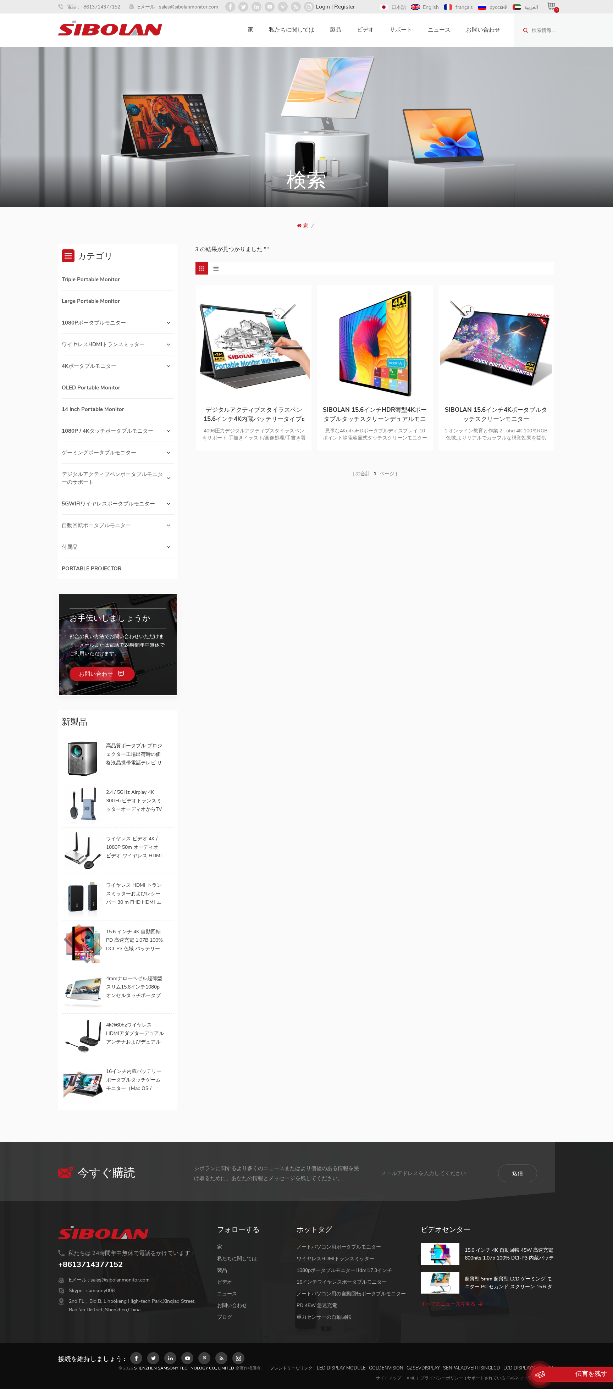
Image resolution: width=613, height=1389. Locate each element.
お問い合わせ (483, 30)
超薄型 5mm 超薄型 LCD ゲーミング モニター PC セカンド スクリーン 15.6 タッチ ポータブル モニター (508, 1283)
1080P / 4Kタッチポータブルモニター (107, 431)
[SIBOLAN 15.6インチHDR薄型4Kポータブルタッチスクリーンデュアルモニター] (375, 342)
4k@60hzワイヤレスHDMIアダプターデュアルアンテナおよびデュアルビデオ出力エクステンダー (135, 1034)
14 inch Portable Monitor (93, 409)
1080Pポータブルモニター (94, 322)
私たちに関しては (291, 30)
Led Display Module (341, 1368)
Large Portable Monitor (91, 301)
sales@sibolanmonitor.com (188, 7)
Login (323, 7)
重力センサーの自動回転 (324, 1317)
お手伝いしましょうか (110, 618)
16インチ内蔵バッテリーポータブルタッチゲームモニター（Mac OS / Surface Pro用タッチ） (133, 1080)
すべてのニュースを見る (448, 1304)
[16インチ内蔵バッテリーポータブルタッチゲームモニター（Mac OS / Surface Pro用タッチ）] (83, 1083)
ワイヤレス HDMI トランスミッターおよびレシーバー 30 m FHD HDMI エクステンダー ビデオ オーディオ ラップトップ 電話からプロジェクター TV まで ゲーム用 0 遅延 (135, 894)
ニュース (439, 30)
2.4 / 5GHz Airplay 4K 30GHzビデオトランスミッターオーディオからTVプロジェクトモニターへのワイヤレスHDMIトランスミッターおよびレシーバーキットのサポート (135, 801)
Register (344, 7)
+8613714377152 (100, 7)
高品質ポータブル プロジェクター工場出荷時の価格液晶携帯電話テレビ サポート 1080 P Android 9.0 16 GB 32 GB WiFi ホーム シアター (134, 754)
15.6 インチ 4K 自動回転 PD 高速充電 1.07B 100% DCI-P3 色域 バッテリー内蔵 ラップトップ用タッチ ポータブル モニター (134, 940)
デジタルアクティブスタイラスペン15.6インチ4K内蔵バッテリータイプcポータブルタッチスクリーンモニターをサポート (254, 415)
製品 (335, 30)
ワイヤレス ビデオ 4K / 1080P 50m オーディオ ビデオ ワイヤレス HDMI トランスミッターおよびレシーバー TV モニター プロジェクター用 (134, 847)
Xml (411, 1378)
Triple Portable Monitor (91, 279)
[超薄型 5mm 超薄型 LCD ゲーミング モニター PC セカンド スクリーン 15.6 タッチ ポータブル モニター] (440, 1283)
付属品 (70, 546)
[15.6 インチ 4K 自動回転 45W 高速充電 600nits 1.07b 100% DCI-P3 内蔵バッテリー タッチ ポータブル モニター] (440, 1254)
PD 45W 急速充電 (317, 1305)
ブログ (224, 1317)
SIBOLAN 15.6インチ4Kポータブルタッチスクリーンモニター (496, 414)
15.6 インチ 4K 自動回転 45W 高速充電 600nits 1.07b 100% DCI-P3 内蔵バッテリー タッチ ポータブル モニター (509, 1254)
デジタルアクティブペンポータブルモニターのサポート (112, 478)
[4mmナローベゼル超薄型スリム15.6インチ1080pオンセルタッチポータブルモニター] (83, 990)
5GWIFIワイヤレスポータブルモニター (108, 503)
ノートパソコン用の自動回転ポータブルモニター (351, 1293)
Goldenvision (386, 1368)
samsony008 (100, 1290)
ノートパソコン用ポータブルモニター (339, 1247)
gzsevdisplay (423, 1368)
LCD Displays (519, 1368)
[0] (551, 6)
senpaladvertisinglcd (471, 1368)
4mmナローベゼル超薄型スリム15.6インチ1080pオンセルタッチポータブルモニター (134, 987)
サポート (401, 30)
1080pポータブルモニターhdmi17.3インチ (344, 1270)
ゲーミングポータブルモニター (99, 452)
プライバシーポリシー (441, 1378)
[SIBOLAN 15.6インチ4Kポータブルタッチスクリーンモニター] (496, 342)
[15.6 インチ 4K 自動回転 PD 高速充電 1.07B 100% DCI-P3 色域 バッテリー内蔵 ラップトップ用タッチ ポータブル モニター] (83, 943)
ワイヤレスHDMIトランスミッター (103, 344)
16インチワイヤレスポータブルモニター (342, 1282)
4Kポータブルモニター (89, 366)
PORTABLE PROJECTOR (91, 568)
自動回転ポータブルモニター (96, 525)
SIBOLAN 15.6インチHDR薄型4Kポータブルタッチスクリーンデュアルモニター (375, 415)
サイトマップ (388, 1378)
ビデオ (365, 30)
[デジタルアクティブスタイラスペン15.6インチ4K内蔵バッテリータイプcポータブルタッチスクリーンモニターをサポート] (254, 342)
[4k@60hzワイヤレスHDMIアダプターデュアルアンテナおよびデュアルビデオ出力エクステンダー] (83, 1036)
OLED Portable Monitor (91, 387)
